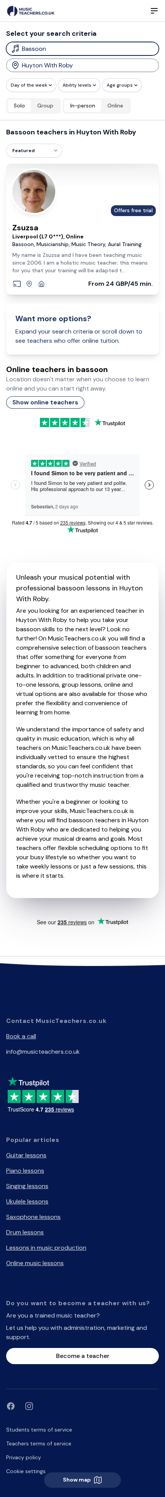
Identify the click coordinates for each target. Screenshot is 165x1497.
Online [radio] (115, 105)
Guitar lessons (26, 1155)
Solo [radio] (19, 105)
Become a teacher (82, 1356)
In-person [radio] (82, 105)
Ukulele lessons (27, 1201)
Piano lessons (25, 1171)
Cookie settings (26, 1471)
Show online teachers (45, 402)
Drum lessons (25, 1232)
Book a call (21, 1036)
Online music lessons (35, 1263)
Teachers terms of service (38, 1443)
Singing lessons (27, 1186)
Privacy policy (23, 1457)
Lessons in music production (46, 1248)
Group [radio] (45, 105)
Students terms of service (39, 1429)
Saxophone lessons (33, 1217)
